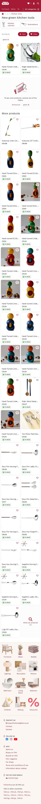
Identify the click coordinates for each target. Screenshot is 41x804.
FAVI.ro (27, 792)
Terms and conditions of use (17, 765)
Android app (13, 778)
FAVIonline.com (9, 785)
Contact (9, 726)
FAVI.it (20, 795)
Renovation (21, 674)
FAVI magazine (11, 759)
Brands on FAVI (12, 756)
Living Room (20, 692)
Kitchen (34, 674)
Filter (35, 34)
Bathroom (7, 691)
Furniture (5, 9)
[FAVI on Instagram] (11, 739)
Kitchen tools (16, 14)
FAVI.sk (14, 792)
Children (7, 710)
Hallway (20, 710)
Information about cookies (16, 768)
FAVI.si (19, 798)
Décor (13, 9)
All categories (30, 9)
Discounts (33, 710)
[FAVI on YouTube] (15, 739)
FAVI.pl (20, 792)
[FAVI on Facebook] (7, 739)
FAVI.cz (7, 792)
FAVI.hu (7, 795)
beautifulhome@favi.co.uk (18, 723)
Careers (9, 729)
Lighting (7, 674)
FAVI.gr (14, 798)
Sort (24, 34)
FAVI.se (27, 795)
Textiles (33, 657)
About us (9, 749)
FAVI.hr (14, 795)
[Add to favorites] (17, 45)
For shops (9, 762)
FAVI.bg (7, 798)
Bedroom (33, 691)
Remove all (16, 105)
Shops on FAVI (11, 752)
